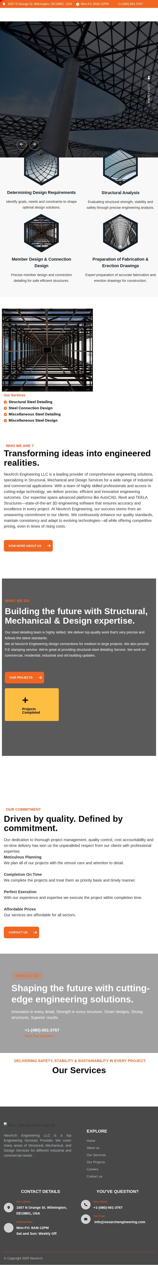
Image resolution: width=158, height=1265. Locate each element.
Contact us (94, 1176)
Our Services (96, 1155)
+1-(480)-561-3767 (42, 1030)
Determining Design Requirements (41, 192)
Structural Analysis (121, 192)
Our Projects (96, 1162)
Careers (92, 1169)
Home (91, 1141)
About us (93, 1148)
